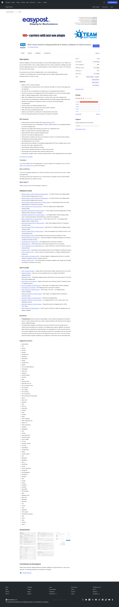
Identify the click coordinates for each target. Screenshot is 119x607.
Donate (73, 591)
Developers (52, 591)
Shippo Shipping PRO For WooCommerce (32, 219)
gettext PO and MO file (25, 165)
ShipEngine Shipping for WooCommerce (32, 304)
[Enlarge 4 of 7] (52, 540)
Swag (73, 593)
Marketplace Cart (26, 243)
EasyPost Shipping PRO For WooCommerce (33, 227)
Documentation (52, 589)
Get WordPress (112, 2)
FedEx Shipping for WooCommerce (30, 308)
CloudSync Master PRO (28, 260)
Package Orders (26, 250)
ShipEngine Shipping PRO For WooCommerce (33, 210)
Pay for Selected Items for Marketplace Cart (33, 246)
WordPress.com (97, 587)
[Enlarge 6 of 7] (52, 553)
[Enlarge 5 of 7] (52, 544)
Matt (94, 589)
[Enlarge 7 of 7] (69, 534)
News (7, 589)
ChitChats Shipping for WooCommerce (31, 298)
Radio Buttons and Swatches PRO (30, 256)
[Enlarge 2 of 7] (34, 548)
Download (96, 45)
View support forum (80, 129)
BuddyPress (96, 593)
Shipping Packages (26, 273)
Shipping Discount (26, 277)
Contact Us (26, 185)
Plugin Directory (9, 7)
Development (47, 53)
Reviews (30, 53)
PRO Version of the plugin (26, 156)
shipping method (95, 79)
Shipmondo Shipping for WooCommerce (32, 293)
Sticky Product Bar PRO (28, 252)
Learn (50, 587)
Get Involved (74, 587)
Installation (38, 53)
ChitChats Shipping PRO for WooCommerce (33, 231)
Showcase (29, 587)
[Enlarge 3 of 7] (52, 534)
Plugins (29, 591)
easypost (97, 76)
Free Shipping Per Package (28, 287)
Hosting (7, 591)
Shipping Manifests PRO (48, 122)
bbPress (95, 591)
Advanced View (79, 89)
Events (72, 589)
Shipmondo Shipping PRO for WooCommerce (33, 223)
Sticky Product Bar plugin (28, 271)
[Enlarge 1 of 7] (34, 534)
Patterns (29, 593)
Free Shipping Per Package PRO (30, 241)
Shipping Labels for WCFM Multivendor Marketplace (35, 194)
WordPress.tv (53, 593)
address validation (90, 76)
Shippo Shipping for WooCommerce (31, 289)
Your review (78, 114)
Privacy (7, 593)
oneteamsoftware (33, 47)
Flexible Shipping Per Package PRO (31, 237)
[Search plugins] (20, 11)
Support (97, 53)
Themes (29, 589)
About (7, 587)
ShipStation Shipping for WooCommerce (32, 300)
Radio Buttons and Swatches (29, 281)
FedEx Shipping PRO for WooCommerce (32, 206)
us (33, 165)
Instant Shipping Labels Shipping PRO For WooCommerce (36, 202)
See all (97, 114)
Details (22, 53)
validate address (95, 82)
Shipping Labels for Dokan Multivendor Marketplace (35, 198)
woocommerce (96, 85)
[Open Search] (104, 2)
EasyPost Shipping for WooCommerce (31, 285)
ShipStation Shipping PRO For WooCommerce (33, 214)
